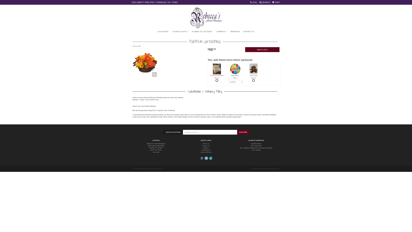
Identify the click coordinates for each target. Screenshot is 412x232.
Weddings (235, 31)
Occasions (163, 31)
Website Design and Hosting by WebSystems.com (265, 169)
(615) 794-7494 (156, 150)
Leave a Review (205, 152)
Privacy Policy (159, 169)
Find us (155, 152)
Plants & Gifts (180, 31)
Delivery (206, 148)
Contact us (206, 146)
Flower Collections (202, 31)
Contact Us (248, 31)
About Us (206, 143)
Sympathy (221, 31)
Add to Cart (262, 49)
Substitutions (206, 150)
